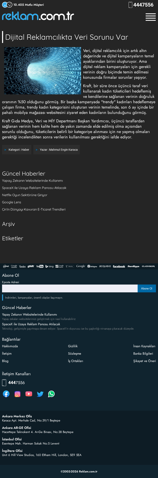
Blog (5, 361)
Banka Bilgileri (143, 353)
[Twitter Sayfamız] (40, 397)
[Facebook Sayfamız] (6, 397)
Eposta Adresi (10, 282)
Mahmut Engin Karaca (63, 149)
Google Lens (11, 202)
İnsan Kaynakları (144, 346)
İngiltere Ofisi (12, 451)
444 (143, 4)
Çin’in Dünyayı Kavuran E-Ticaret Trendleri (33, 209)
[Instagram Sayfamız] (17, 397)
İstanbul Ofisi (12, 439)
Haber (25, 149)
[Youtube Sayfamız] (29, 397)
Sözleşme (74, 353)
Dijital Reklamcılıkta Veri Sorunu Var (66, 37)
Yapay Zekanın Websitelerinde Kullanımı (32, 180)
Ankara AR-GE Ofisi (16, 427)
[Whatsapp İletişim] (51, 397)
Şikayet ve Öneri (144, 361)
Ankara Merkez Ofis (17, 416)
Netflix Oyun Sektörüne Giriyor (24, 195)
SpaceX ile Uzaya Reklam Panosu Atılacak (34, 188)
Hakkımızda (10, 346)
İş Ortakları (75, 361)
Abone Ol (146, 288)
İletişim (7, 353)
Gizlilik (73, 346)
